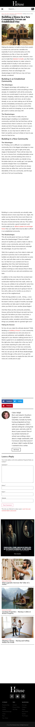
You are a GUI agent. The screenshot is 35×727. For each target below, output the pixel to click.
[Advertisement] (17, 193)
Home (3, 13)
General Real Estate (18, 13)
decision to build (18, 59)
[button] (2, 9)
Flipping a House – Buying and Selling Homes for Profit (15, 641)
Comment (4, 464)
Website (4, 498)
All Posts (16, 450)
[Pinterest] (17, 696)
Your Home (7, 13)
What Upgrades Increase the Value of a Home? (16, 583)
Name (4, 485)
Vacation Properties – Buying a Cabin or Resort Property (16, 612)
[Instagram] (23, 696)
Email (3, 491)
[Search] (33, 9)
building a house (14, 330)
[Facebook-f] (12, 696)
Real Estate (12, 13)
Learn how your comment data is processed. (16, 510)
